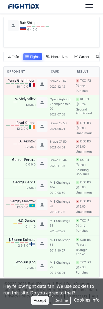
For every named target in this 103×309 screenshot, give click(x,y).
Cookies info (87, 300)
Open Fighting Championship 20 (60, 104)
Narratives (59, 56)
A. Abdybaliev (25, 99)
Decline (61, 300)
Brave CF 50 (58, 141)
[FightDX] (23, 7)
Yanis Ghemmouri (21, 80)
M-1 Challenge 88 (60, 223)
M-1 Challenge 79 (60, 264)
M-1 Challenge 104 (60, 184)
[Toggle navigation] (89, 6)
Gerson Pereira (23, 160)
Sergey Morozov (22, 201)
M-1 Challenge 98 (60, 203)
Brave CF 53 (58, 123)
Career (84, 56)
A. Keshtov (27, 141)
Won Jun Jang (25, 262)
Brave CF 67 (58, 81)
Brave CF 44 (58, 160)
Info (15, 56)
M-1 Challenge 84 (60, 242)
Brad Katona (25, 123)
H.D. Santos (26, 220)
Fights (35, 56)
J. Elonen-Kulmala (22, 240)
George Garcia (24, 182)
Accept (40, 300)
